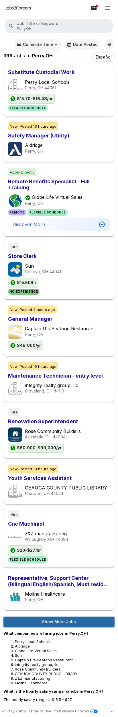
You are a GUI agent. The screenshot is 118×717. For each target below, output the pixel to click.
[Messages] (94, 8)
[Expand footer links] (112, 711)
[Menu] (107, 8)
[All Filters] (109, 44)
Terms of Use (39, 711)
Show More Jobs (59, 621)
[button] (59, 26)
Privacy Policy (14, 711)
